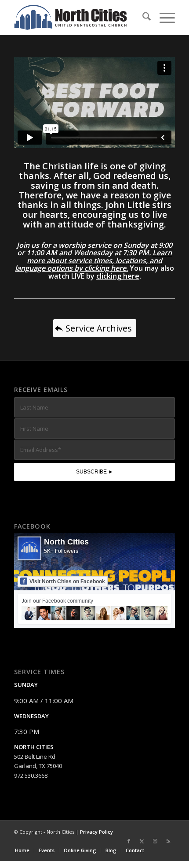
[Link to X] (142, 841)
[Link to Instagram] (155, 841)
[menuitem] (142, 17)
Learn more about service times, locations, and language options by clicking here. (93, 260)
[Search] (142, 17)
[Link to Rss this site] (168, 841)
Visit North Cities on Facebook (67, 581)
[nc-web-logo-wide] (78, 17)
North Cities (66, 541)
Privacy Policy (96, 831)
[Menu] (163, 17)
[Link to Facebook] (128, 841)
